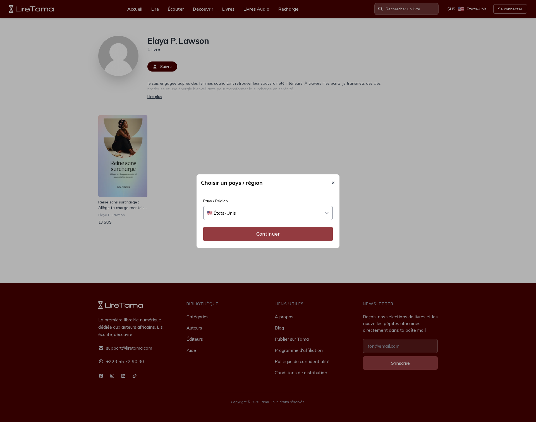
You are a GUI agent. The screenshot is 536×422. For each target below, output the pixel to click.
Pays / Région (215, 200)
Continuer (268, 234)
